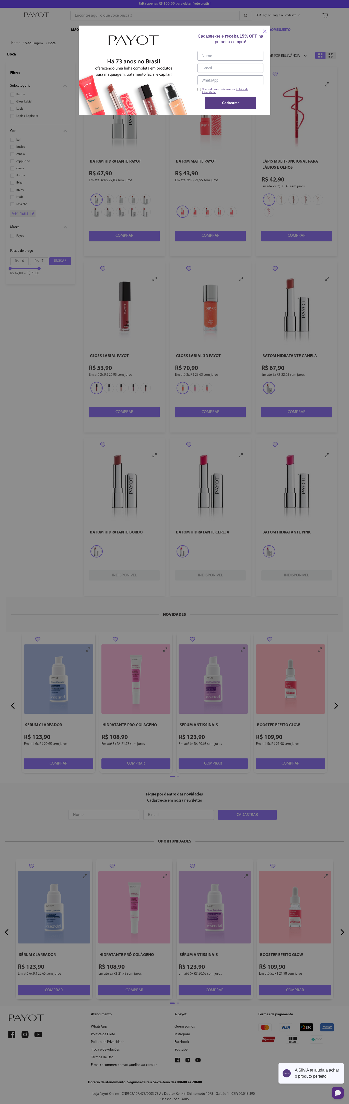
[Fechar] (264, 31)
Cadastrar (230, 103)
